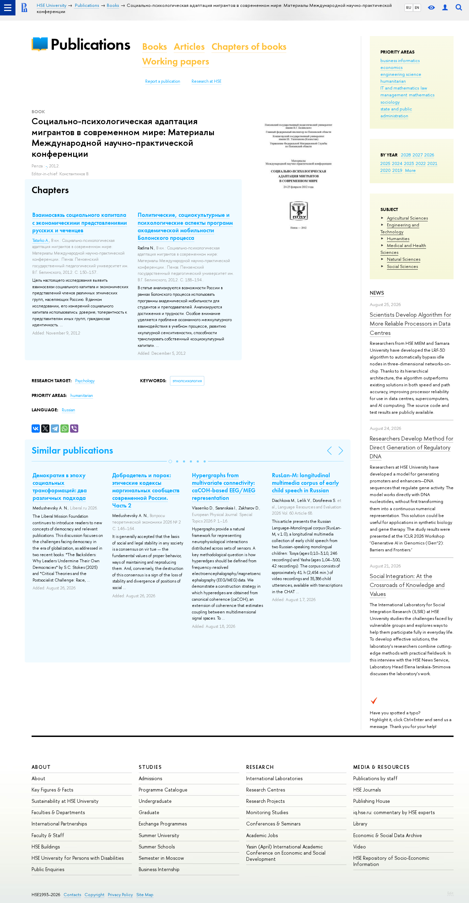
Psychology (85, 381)
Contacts (72, 895)
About (41, 767)
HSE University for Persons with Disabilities (78, 858)
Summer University (159, 835)
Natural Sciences (403, 259)
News (377, 292)
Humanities (398, 238)
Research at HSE (206, 81)
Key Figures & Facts (52, 789)
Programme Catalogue (163, 789)
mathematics (421, 95)
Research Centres (265, 789)
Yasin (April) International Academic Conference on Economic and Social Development (285, 852)
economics (391, 67)
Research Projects (265, 801)
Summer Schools (157, 846)
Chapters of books (248, 46)
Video (359, 846)
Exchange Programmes (163, 823)
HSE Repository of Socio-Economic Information (391, 861)
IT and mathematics (399, 88)
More (410, 170)
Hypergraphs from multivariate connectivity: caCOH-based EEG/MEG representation (223, 486)
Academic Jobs (262, 835)
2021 (432, 163)
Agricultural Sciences (407, 218)
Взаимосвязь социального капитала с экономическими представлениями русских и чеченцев (79, 222)
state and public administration (396, 112)
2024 (397, 163)
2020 (385, 170)
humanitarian (393, 81)
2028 (406, 155)
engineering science (400, 74)
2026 (429, 155)
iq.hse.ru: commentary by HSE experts (394, 812)
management (393, 95)
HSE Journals (367, 789)
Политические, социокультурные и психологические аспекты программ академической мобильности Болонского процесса (185, 226)
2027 (418, 155)
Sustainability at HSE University (65, 801)
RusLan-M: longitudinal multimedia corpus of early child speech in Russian (305, 482)
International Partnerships (59, 823)
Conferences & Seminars (273, 823)
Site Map (144, 895)
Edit (450, 893)
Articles (189, 46)
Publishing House (371, 801)
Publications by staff (375, 778)
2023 (409, 163)
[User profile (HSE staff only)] (445, 7)
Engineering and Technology (399, 228)
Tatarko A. (40, 240)
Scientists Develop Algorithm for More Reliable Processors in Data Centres (410, 323)
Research (260, 767)
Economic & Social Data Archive (387, 835)
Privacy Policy (120, 895)
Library (360, 823)
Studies (150, 767)
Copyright (94, 895)
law (424, 88)
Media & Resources (381, 767)
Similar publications (72, 450)
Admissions (150, 778)
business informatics (400, 60)
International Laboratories (274, 778)
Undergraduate (155, 801)
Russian (68, 410)
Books (154, 46)
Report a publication (162, 81)
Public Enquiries (48, 869)
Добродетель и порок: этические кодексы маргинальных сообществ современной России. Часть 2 (146, 490)
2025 (385, 163)
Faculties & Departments (58, 812)
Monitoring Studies (267, 812)
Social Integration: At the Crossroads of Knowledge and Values (407, 585)
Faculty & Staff (48, 835)
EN (417, 7)
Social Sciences (402, 266)
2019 (397, 170)
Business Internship (159, 869)
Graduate (149, 812)
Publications (90, 44)
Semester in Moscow (161, 858)
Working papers (175, 61)
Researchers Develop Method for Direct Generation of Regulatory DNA (411, 447)
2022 (421, 163)
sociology (390, 102)
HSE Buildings (46, 846)
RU (408, 7)
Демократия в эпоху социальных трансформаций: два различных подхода (60, 486)
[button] (170, 461)
